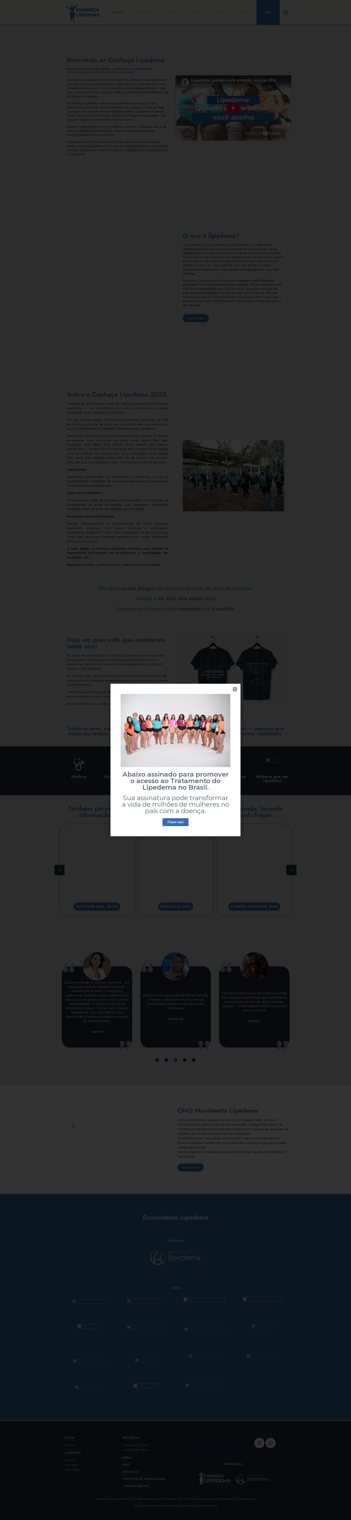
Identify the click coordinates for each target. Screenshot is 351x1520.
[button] (234, 689)
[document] (175, 760)
